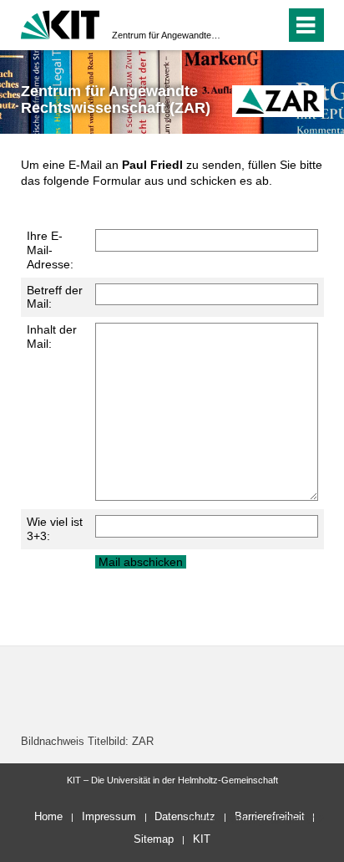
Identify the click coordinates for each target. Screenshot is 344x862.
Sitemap (154, 839)
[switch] (242, 25)
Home (48, 816)
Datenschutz (184, 816)
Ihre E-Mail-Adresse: (50, 250)
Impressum (109, 816)
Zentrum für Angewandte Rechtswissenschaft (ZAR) (167, 35)
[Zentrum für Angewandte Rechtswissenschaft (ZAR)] (278, 100)
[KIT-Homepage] (60, 23)
